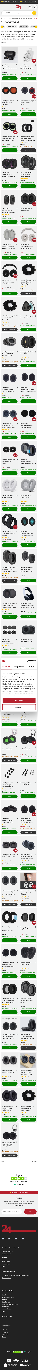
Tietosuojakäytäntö (8, 1297)
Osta (9, 78)
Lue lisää (3, 42)
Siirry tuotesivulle (28, 150)
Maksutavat (5, 1307)
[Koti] (19, 7)
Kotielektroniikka (8, 19)
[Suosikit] (30, 7)
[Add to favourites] (17, 65)
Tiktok (4, 1337)
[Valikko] (2, 7)
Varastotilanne (6, 1309)
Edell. (2, 1161)
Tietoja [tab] (31, 666)
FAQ (3, 1266)
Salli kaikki (19, 700)
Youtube (4, 1330)
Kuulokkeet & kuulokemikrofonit (23, 19)
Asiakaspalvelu (6, 1278)
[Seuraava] (36, 26)
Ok (30, 1212)
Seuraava (34, 1161)
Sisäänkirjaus (6, 1264)
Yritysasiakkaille (7, 1316)
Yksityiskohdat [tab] (19, 666)
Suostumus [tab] (6, 666)
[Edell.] (2, 26)
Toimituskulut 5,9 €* (20, 1192)
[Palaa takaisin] (2, 22)
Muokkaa (18, 707)
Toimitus (4, 1300)
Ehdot (4, 1295)
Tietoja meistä (6, 1262)
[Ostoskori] (35, 7)
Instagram (5, 1334)
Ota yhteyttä (6, 1302)
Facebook (5, 1332)
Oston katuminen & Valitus (10, 1304)
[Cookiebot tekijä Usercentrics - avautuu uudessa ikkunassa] (27, 661)
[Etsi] (34, 13)
